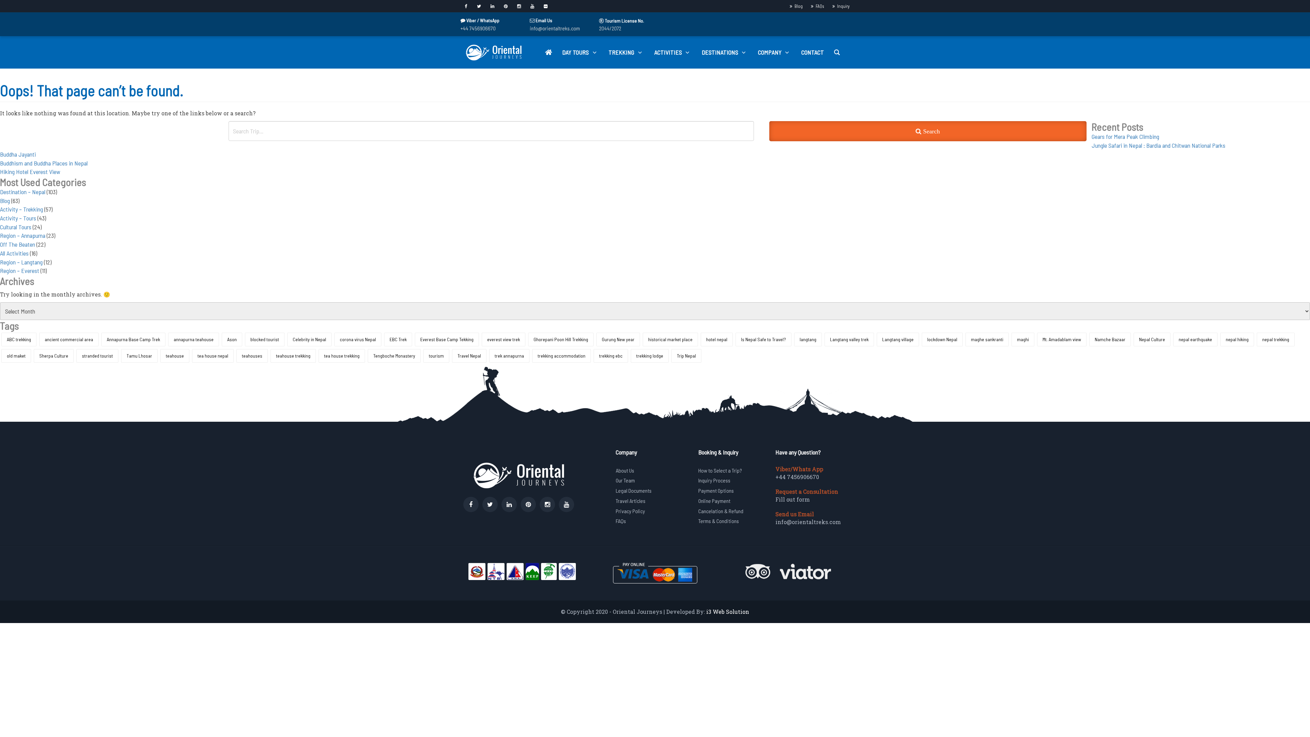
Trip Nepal (686, 356)
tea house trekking (342, 356)
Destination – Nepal (22, 192)
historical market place (670, 339)
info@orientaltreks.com (555, 28)
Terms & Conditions (718, 521)
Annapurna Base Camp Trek (133, 339)
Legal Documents (634, 490)
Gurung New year (618, 339)
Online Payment (714, 500)
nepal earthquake (1195, 339)
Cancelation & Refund (720, 511)
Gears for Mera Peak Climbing (1125, 136)
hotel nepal (716, 339)
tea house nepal (213, 356)
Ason (232, 339)
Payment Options (716, 490)
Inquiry (843, 6)
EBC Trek (398, 339)
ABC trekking (19, 339)
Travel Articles (630, 500)
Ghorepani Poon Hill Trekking (561, 339)
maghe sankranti (987, 339)
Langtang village (898, 339)
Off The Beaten (17, 244)
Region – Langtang (21, 262)
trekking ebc (611, 356)
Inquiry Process (714, 480)
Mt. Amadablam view (1062, 339)
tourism (436, 356)
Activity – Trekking (21, 209)
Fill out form (792, 499)
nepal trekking (1275, 339)
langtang (808, 339)
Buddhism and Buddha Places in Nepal (44, 163)
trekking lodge (649, 356)
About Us (625, 470)
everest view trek (503, 339)
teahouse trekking (293, 356)
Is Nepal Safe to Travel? (763, 339)
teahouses (252, 356)
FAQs (820, 6)
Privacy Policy (630, 511)
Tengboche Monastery (394, 356)
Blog (799, 6)
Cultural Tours (15, 227)
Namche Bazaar (1110, 339)
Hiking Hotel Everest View (30, 171)
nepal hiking (1237, 339)
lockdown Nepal (942, 339)
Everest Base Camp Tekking (447, 339)
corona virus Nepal (358, 339)
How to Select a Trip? (720, 470)
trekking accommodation (561, 356)
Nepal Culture (1152, 339)
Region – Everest (19, 270)
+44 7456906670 (478, 28)
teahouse (175, 356)
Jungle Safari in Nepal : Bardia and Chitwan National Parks (1158, 145)
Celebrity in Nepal (309, 339)
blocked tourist (264, 339)
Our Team (625, 480)
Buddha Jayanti (18, 154)
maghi (1023, 339)
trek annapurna (509, 356)
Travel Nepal (469, 356)
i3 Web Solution (727, 611)
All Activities (14, 253)
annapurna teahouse (194, 339)
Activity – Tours (18, 218)
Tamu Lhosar (139, 356)
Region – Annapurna (22, 235)
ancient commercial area (69, 339)
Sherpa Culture (53, 356)
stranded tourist (97, 356)
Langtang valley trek (849, 339)
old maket (16, 356)
